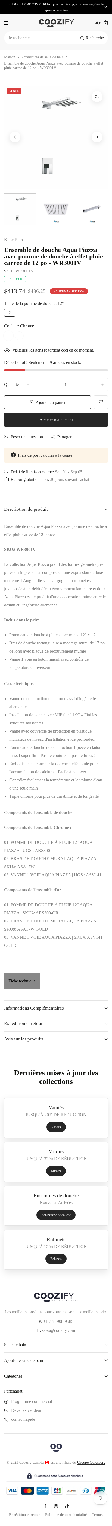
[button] (7, 23)
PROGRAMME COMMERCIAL (32, 4)
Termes (97, 1515)
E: (39, 1330)
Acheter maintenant (56, 419)
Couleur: (19, 326)
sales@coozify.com (58, 1330)
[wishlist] (101, 402)
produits (35, 1312)
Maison (9, 57)
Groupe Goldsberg (91, 1462)
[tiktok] (66, 1506)
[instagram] (56, 1506)
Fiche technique (22, 981)
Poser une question (27, 437)
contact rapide (23, 1419)
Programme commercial (31, 1401)
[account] (98, 23)
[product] (97, 96)
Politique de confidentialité (66, 1515)
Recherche (95, 38)
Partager (64, 437)
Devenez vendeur (26, 1410)
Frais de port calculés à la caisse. (45, 455)
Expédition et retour (24, 1515)
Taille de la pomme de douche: (34, 303)
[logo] (55, 23)
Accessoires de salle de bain (42, 57)
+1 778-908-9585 (58, 1321)
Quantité (11, 384)
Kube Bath (13, 239)
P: (40, 1321)
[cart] (105, 22)
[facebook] (45, 1506)
